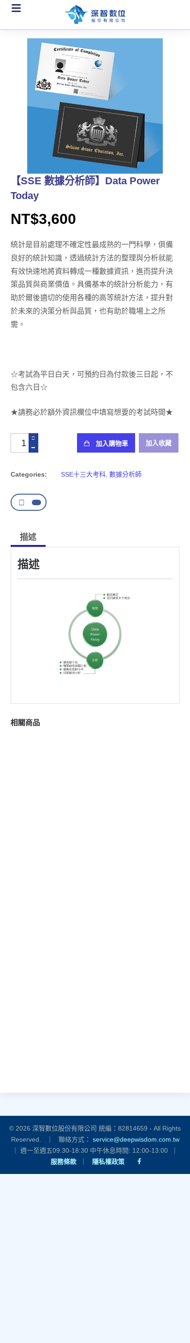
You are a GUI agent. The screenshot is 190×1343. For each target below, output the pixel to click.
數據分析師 (125, 474)
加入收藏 (159, 443)
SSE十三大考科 (83, 474)
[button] (41, 885)
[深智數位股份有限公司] (95, 12)
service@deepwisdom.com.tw (136, 1139)
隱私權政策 (108, 1161)
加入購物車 (111, 443)
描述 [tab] (28, 537)
